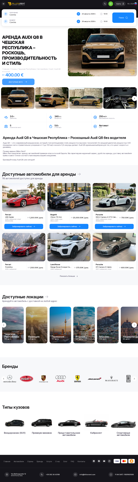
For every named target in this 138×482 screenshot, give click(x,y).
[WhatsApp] (110, 3)
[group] (69, 325)
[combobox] (132, 3)
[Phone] (105, 3)
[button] (39, 14)
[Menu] (3, 4)
